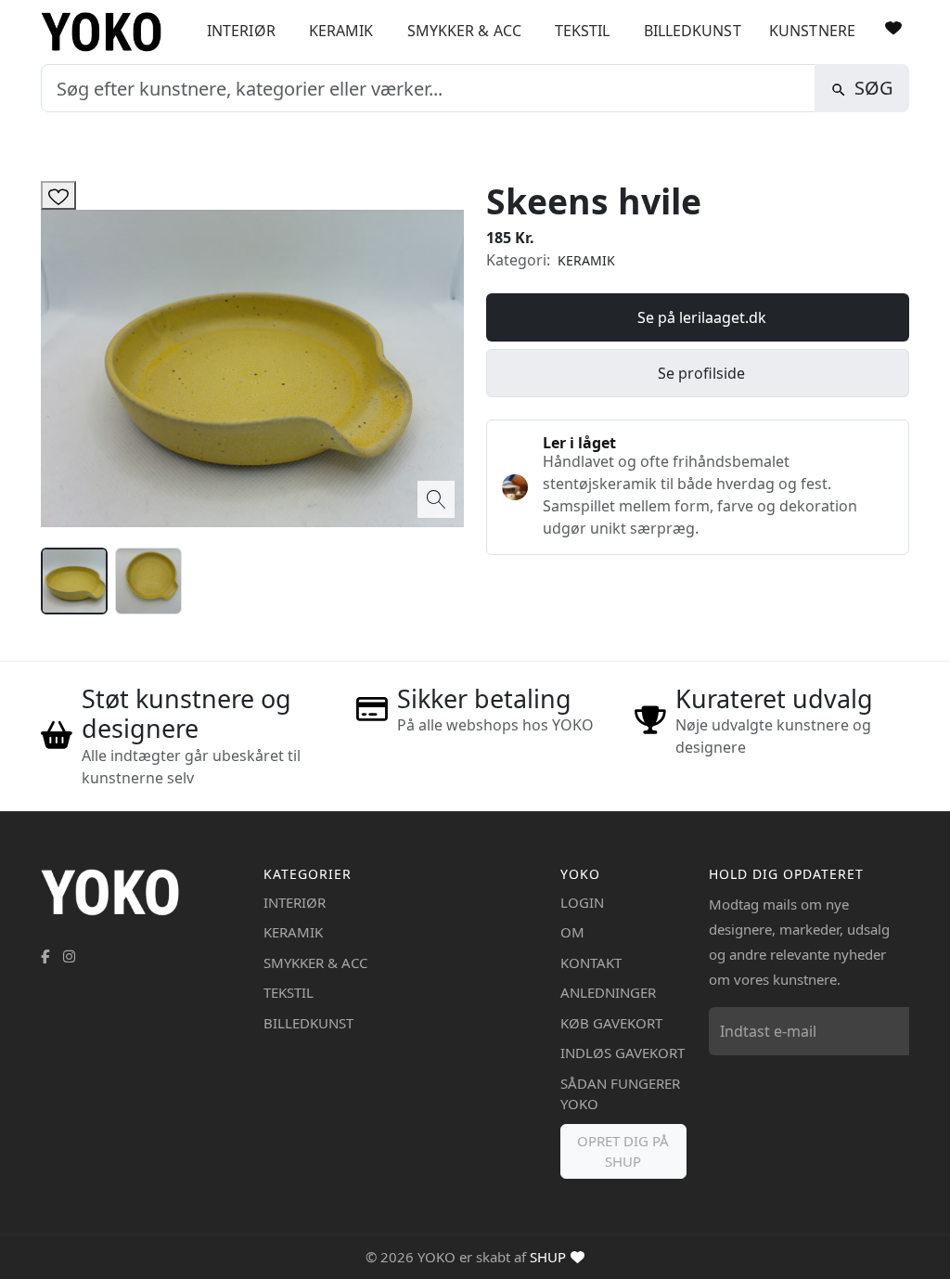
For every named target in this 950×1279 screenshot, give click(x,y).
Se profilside (701, 373)
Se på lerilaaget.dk (701, 317)
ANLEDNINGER (608, 992)
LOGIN (582, 902)
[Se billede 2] (148, 581)
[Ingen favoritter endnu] (893, 28)
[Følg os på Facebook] (45, 956)
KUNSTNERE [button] (812, 30)
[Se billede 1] (74, 581)
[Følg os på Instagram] (69, 956)
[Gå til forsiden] (108, 32)
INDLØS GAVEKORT (622, 1052)
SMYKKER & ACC (464, 30)
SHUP (548, 1256)
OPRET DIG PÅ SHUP (623, 1151)
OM (572, 932)
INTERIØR (241, 30)
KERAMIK (341, 30)
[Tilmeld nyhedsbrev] (890, 1031)
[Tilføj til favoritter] (58, 195)
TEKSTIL (582, 30)
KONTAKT (591, 962)
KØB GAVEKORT (611, 1023)
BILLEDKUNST (692, 30)
